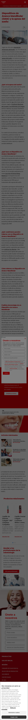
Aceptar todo (14, 717)
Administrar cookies (14, 712)
